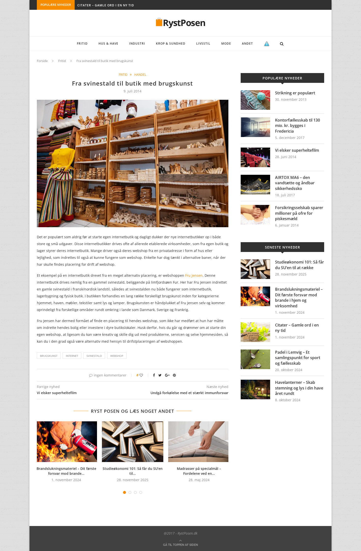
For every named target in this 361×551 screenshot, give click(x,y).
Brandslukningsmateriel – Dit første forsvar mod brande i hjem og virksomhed (299, 297)
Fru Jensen (194, 275)
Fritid (82, 43)
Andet (247, 43)
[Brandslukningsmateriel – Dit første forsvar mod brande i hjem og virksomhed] (66, 441)
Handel (140, 74)
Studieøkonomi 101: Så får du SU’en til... (133, 471)
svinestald (94, 356)
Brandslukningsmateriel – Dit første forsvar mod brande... (66, 471)
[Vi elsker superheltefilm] (255, 157)
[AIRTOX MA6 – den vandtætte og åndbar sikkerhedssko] (255, 184)
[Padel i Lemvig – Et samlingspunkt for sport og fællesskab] (255, 359)
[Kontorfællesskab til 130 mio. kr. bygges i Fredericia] (255, 127)
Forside (42, 61)
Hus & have (108, 43)
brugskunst (48, 356)
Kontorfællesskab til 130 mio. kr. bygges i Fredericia (297, 125)
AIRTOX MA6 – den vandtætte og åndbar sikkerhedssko (295, 183)
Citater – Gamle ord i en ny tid (105, 5)
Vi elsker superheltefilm (297, 150)
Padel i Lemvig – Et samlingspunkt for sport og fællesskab (297, 358)
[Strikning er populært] (255, 100)
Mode (226, 43)
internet (72, 356)
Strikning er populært (295, 93)
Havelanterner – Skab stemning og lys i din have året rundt (299, 388)
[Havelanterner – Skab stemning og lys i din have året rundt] (255, 389)
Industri (137, 43)
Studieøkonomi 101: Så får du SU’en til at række (299, 264)
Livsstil (203, 43)
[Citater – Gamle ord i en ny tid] (255, 332)
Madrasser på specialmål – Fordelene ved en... (199, 471)
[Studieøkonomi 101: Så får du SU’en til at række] (132, 441)
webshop (116, 356)
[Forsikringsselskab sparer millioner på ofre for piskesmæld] (255, 215)
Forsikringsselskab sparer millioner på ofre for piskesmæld (299, 213)
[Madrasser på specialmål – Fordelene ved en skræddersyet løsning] (199, 441)
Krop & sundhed (170, 43)
